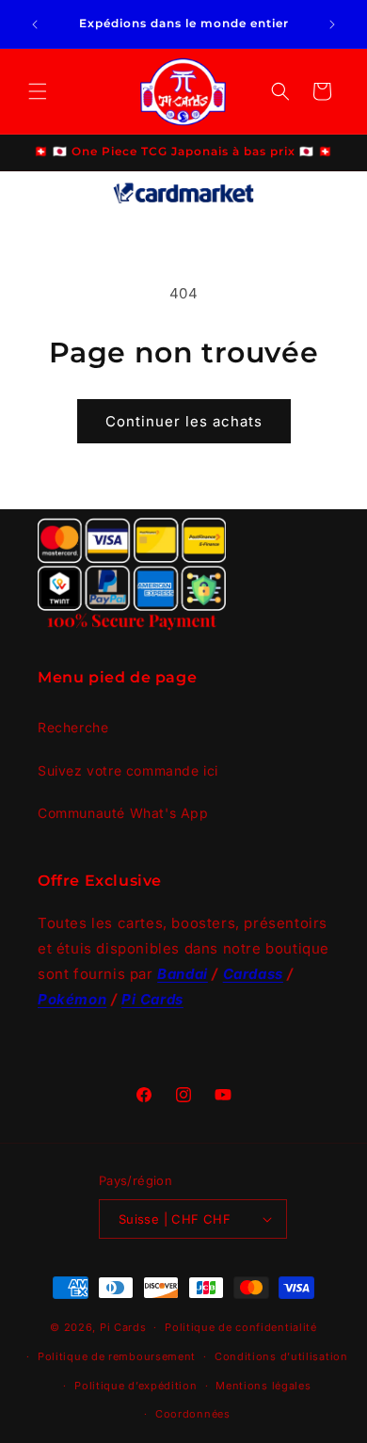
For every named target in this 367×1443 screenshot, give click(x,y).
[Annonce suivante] (332, 24)
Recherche (73, 727)
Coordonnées (193, 1413)
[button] (37, 91)
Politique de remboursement (117, 1356)
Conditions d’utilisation (281, 1356)
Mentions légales (263, 1385)
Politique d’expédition (135, 1385)
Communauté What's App (123, 813)
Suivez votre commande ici (128, 770)
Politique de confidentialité (241, 1327)
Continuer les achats (184, 421)
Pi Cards (123, 1327)
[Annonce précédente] (35, 24)
